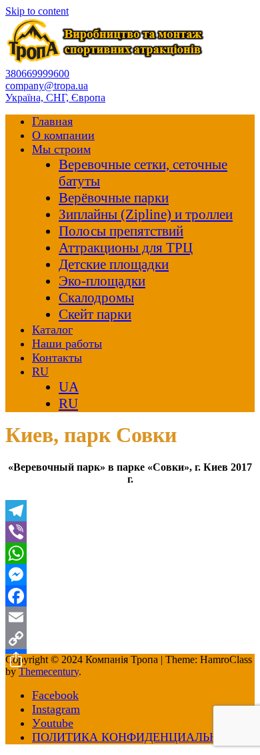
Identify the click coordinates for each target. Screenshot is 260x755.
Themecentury (49, 671)
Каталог (52, 329)
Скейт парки (95, 314)
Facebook (55, 695)
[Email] (130, 617)
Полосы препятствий (121, 231)
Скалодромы (96, 298)
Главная (52, 121)
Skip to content (37, 11)
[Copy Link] (130, 638)
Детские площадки (114, 264)
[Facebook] (130, 596)
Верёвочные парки (114, 198)
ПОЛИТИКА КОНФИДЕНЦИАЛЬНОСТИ (141, 737)
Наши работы (67, 343)
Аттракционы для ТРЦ (126, 248)
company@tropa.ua (46, 85)
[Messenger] (130, 574)
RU (40, 371)
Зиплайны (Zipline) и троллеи (146, 214)
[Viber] (130, 532)
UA (69, 387)
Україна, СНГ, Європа (55, 97)
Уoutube (52, 723)
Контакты (57, 357)
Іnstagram (56, 709)
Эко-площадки (102, 281)
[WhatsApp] (130, 553)
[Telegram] (130, 510)
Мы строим (61, 149)
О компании (63, 135)
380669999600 (37, 73)
